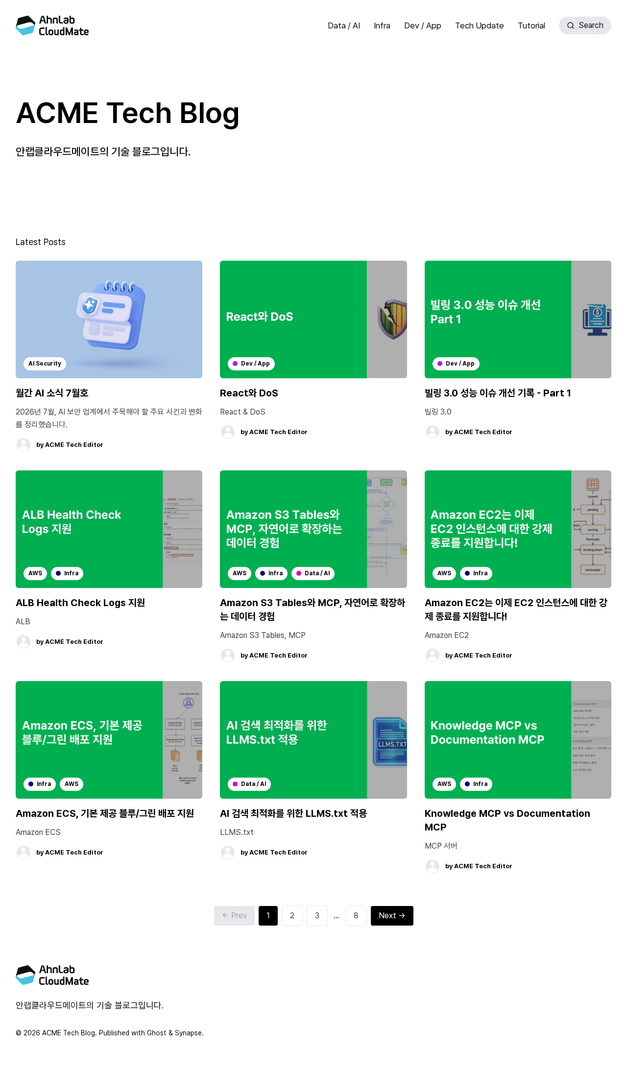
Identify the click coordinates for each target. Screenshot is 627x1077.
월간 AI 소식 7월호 (52, 393)
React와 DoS (249, 393)
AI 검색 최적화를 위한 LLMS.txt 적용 (293, 813)
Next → (392, 915)
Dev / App (422, 26)
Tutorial (531, 26)
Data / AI (344, 26)
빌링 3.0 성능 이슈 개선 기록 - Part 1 (498, 393)
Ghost (157, 1033)
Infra (382, 26)
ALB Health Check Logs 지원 (80, 603)
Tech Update (479, 26)
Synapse (188, 1033)
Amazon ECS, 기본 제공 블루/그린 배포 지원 (105, 813)
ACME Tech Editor (74, 444)
